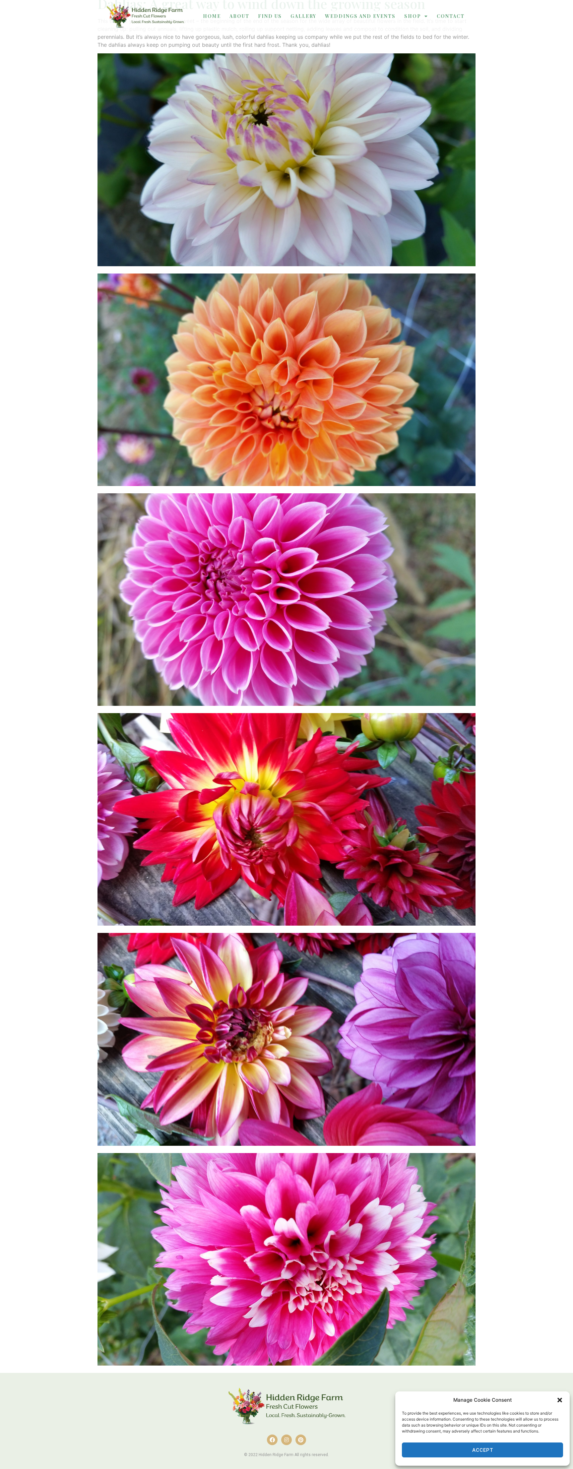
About (239, 16)
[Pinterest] (300, 1440)
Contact (451, 16)
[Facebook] (272, 1440)
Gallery (303, 16)
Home (212, 16)
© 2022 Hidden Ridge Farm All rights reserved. (286, 1454)
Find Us (270, 16)
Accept (482, 1450)
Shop (412, 16)
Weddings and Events (360, 16)
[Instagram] (286, 1440)
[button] (559, 1400)
